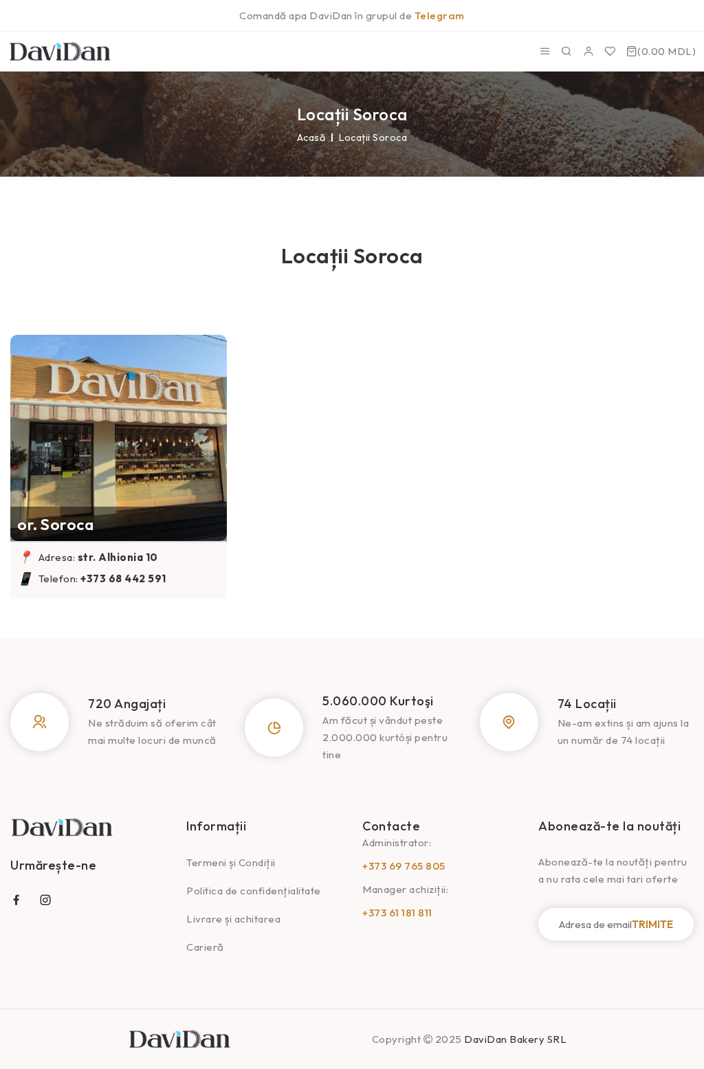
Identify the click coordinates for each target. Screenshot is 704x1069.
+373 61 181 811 (397, 912)
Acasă (311, 137)
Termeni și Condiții (231, 862)
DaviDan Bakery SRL (515, 1039)
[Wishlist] (610, 51)
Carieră (205, 947)
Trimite (652, 924)
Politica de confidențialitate (253, 890)
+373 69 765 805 (404, 865)
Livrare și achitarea (233, 918)
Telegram (440, 15)
